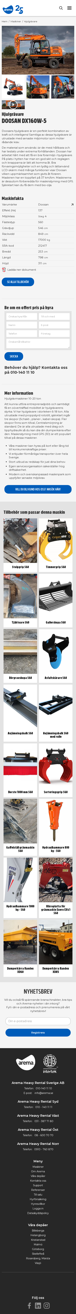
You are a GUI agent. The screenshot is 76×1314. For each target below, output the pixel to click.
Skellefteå (38, 1253)
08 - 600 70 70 (43, 1135)
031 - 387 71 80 (43, 1121)
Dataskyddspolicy (38, 1213)
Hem (4, 21)
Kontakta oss (38, 1180)
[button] (70, 8)
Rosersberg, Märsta (38, 1258)
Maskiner (16, 21)
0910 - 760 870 (43, 1149)
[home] (13, 8)
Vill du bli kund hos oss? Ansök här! (38, 489)
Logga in (38, 1208)
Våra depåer (38, 1176)
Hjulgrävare (30, 21)
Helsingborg (38, 1235)
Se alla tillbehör (18, 282)
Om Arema (38, 1171)
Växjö (38, 1263)
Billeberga (38, 1230)
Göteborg (38, 1249)
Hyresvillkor (38, 1203)
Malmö (38, 1244)
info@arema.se (44, 1093)
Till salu (38, 1194)
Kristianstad (38, 1239)
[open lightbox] (38, 50)
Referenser (38, 1190)
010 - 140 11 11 (43, 1107)
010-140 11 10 (44, 1088)
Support (38, 1185)
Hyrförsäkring (38, 1199)
